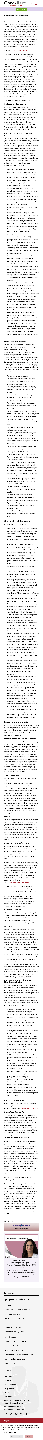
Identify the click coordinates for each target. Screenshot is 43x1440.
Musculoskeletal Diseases (14, 1350)
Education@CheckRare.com (14, 1409)
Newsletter (21, 9)
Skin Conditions (10, 1363)
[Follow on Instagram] (16, 1414)
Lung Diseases (10, 1337)
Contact (8, 1396)
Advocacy (8, 1376)
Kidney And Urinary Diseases (15, 1332)
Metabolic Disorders (12, 1346)
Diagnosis (8, 1380)
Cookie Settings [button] (16, 1436)
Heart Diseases (10, 1323)
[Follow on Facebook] (6, 1414)
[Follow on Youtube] (21, 1414)
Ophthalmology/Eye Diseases (16, 1359)
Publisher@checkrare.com (29, 1108)
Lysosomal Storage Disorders (16, 1341)
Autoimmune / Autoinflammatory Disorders (17, 1300)
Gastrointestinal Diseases (15, 1318)
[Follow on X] (11, 1414)
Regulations (9, 1389)
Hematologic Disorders (14, 1327)
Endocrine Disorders (12, 1314)
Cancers (8, 1305)
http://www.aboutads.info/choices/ (17, 882)
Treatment (9, 1393)
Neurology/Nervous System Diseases (19, 1355)
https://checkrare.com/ (21, 50)
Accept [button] (29, 1436)
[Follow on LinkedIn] (26, 1414)
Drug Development (12, 1385)
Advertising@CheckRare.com (14, 1403)
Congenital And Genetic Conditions (18, 1310)
